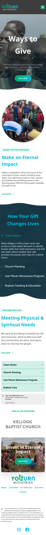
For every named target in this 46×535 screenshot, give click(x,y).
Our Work (13, 487)
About (4, 487)
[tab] (23, 235)
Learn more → (10, 403)
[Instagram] (19, 530)
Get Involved (26, 487)
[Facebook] (27, 530)
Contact (23, 492)
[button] (43, 7)
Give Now (39, 487)
